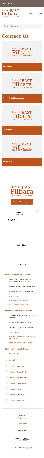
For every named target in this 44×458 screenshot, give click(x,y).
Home (6, 26)
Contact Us (15, 26)
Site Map (22, 421)
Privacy (22, 416)
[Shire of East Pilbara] (10, 12)
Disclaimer (22, 418)
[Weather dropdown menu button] (37, 211)
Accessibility (7, 3)
